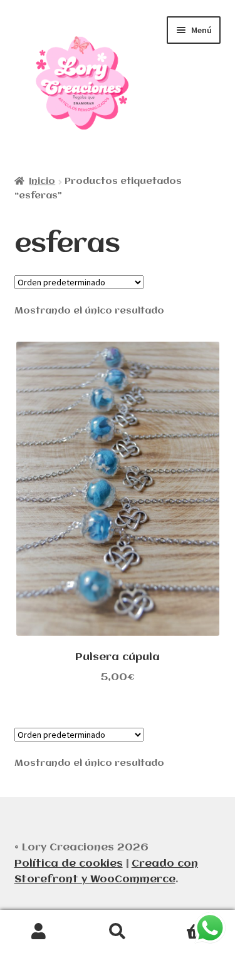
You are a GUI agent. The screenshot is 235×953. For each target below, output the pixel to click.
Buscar (117, 931)
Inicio (42, 181)
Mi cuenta (39, 931)
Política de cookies (68, 864)
